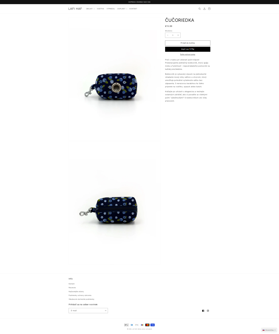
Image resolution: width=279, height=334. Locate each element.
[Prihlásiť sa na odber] (105, 310)
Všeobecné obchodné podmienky (81, 299)
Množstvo (168, 31)
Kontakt (72, 284)
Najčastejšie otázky (76, 291)
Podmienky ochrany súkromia (80, 295)
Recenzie (72, 287)
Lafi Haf (134, 329)
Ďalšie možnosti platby (187, 54)
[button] (90, 8)
